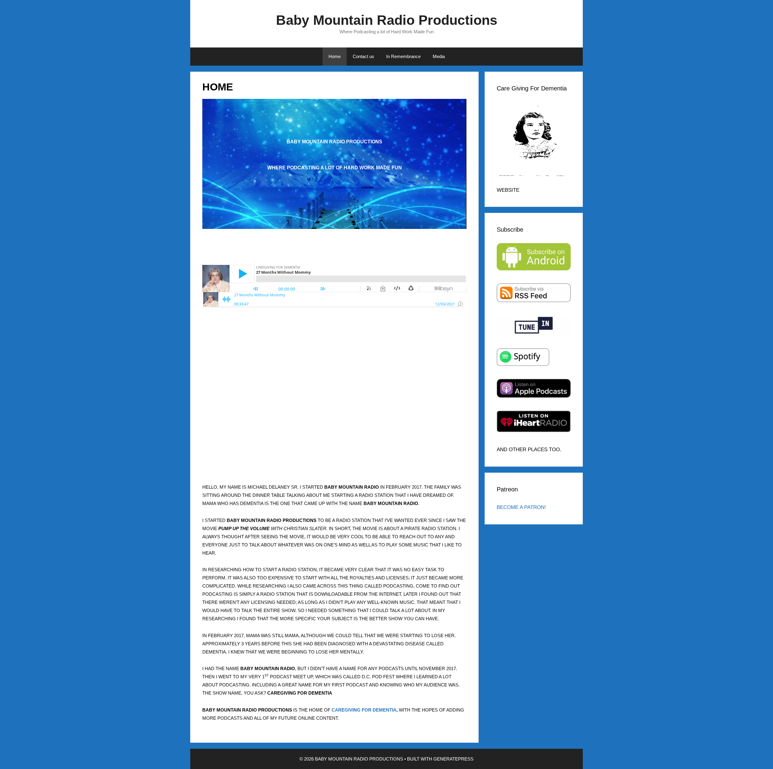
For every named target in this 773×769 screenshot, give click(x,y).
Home (335, 56)
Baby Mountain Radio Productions (386, 20)
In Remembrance (403, 56)
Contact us (363, 56)
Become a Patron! (521, 507)
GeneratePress (453, 758)
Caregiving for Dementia (364, 709)
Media (439, 56)
